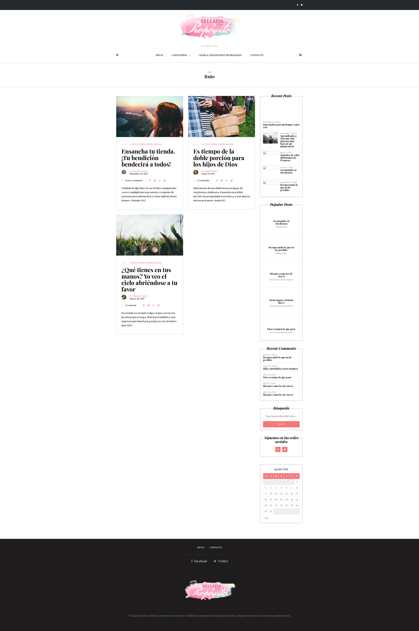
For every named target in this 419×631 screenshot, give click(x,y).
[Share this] (149, 180)
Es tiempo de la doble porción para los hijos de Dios (218, 157)
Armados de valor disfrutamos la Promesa (290, 158)
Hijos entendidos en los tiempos (280, 368)
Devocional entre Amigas (147, 144)
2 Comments (203, 180)
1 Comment (130, 305)
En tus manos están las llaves (281, 301)
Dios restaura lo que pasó (281, 329)
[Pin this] (164, 180)
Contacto (257, 55)
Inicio (159, 55)
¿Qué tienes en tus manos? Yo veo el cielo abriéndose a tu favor (149, 279)
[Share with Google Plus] (159, 180)
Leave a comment (133, 180)
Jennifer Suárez (140, 171)
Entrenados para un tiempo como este (281, 126)
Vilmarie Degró (140, 296)
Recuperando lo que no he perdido (289, 187)
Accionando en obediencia (288, 171)
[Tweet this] (154, 180)
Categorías (179, 55)
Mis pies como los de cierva (281, 275)
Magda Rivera (211, 171)
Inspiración (281, 227)
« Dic (266, 518)
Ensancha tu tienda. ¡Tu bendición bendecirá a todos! (148, 157)
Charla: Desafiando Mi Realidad (220, 55)
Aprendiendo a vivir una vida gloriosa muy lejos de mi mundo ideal (288, 141)
